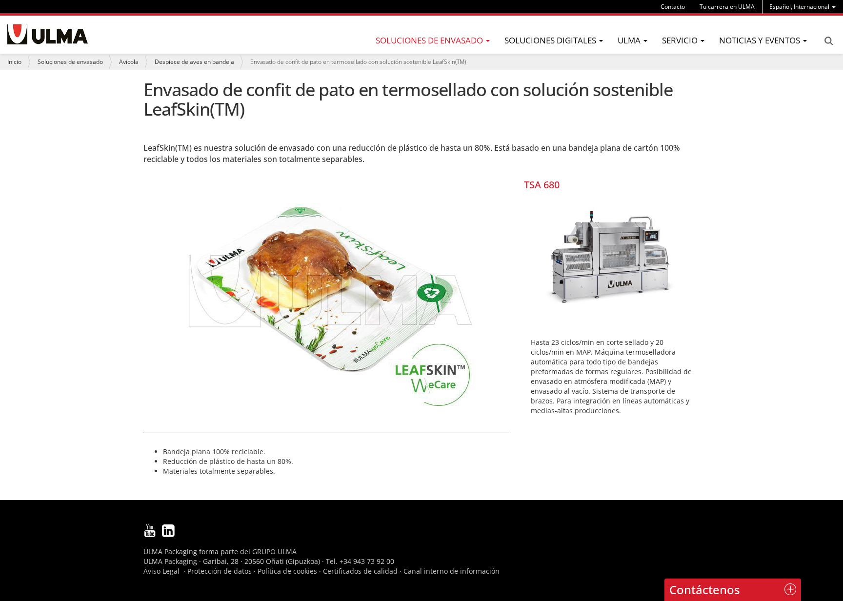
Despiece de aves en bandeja (194, 62)
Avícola (129, 62)
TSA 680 (542, 184)
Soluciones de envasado (70, 62)
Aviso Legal (161, 571)
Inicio (14, 62)
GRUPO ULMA (274, 551)
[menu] (802, 6)
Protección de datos (219, 571)
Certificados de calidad (360, 571)
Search (828, 41)
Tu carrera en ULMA (727, 6)
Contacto (673, 6)
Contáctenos (704, 589)
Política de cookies (287, 571)
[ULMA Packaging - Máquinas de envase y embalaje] (47, 34)
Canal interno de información (451, 571)
